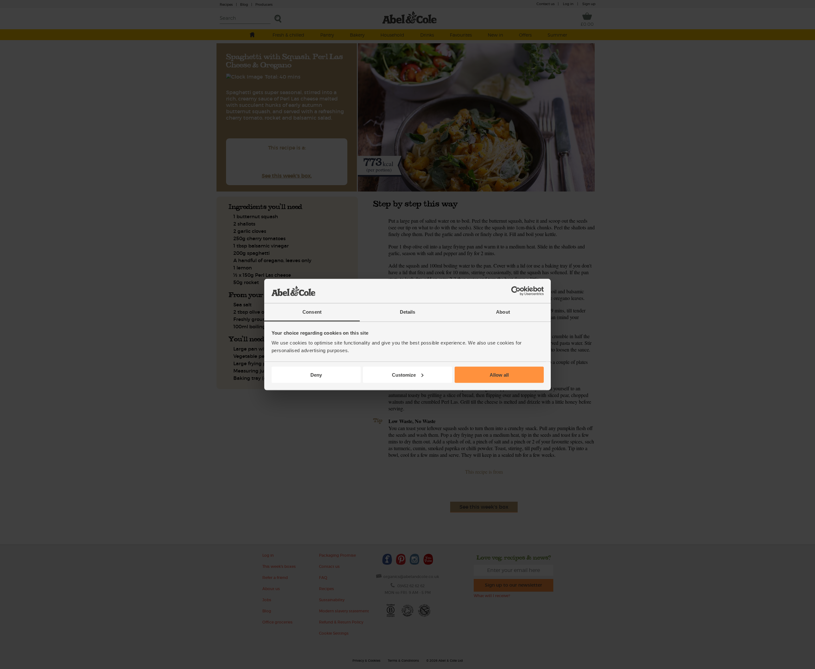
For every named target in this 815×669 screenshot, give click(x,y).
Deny (316, 374)
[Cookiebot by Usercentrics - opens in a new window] (516, 291)
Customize (404, 374)
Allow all (499, 374)
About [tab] (503, 312)
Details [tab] (407, 312)
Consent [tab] (312, 312)
